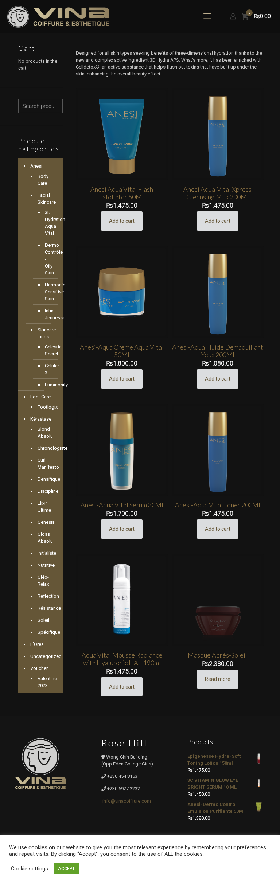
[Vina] (58, 16)
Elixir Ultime (44, 506)
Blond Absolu (45, 432)
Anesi (36, 166)
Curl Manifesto (46, 463)
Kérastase (40, 419)
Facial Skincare (46, 198)
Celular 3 (48, 369)
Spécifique (46, 632)
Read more (217, 679)
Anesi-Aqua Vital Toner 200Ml (217, 505)
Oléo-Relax (43, 580)
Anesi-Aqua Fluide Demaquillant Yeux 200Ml (217, 351)
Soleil (43, 620)
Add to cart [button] (122, 221)
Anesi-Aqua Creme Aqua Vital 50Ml (122, 351)
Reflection (46, 596)
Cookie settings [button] (29, 868)
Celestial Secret (48, 350)
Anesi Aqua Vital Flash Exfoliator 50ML (121, 193)
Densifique (46, 479)
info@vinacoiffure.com (126, 801)
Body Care (43, 180)
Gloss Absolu (45, 537)
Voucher (39, 668)
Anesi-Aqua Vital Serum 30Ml (122, 505)
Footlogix (46, 407)
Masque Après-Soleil (217, 655)
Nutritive (46, 565)
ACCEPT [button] (66, 868)
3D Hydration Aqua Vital (48, 223)
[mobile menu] (207, 16)
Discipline (46, 491)
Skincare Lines (46, 333)
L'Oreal (37, 644)
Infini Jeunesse (48, 314)
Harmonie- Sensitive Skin (48, 291)
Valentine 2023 (46, 682)
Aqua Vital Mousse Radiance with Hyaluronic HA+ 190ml (122, 659)
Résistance (46, 608)
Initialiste (46, 553)
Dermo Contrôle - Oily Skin (48, 259)
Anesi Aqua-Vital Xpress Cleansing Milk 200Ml (217, 193)
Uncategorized (44, 656)
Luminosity (48, 384)
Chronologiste (46, 448)
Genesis (46, 522)
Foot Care (40, 396)
